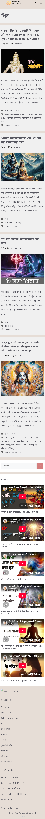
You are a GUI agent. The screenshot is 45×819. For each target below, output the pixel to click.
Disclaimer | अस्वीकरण (10, 788)
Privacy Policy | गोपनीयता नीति (13, 794)
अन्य (6, 219)
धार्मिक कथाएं (14, 110)
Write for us (6, 799)
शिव (6, 110)
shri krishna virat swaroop (22, 445)
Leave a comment (13, 125)
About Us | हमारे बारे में (10, 777)
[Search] (40, 466)
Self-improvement (9, 718)
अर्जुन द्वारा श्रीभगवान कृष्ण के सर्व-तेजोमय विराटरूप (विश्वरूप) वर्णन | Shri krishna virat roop (20, 346)
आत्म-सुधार (5, 729)
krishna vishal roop (21, 441)
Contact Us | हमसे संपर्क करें (12, 783)
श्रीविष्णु (18, 222)
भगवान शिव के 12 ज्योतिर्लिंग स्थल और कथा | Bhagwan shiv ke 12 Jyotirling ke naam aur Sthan (20, 34)
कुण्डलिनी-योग (6, 745)
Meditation (6, 712)
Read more (33, 102)
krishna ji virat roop (13, 437)
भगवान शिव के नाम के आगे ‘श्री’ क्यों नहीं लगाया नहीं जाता (21, 140)
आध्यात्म (4, 734)
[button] (35, 3)
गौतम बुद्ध (5, 756)
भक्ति (6, 322)
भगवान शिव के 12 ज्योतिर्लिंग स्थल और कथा (24, 118)
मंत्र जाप (7, 326)
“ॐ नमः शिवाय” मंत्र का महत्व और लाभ (20, 241)
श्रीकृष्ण (12, 222)
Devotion (5, 707)
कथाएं (3, 740)
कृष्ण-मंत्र (4, 750)
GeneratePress (22, 816)
